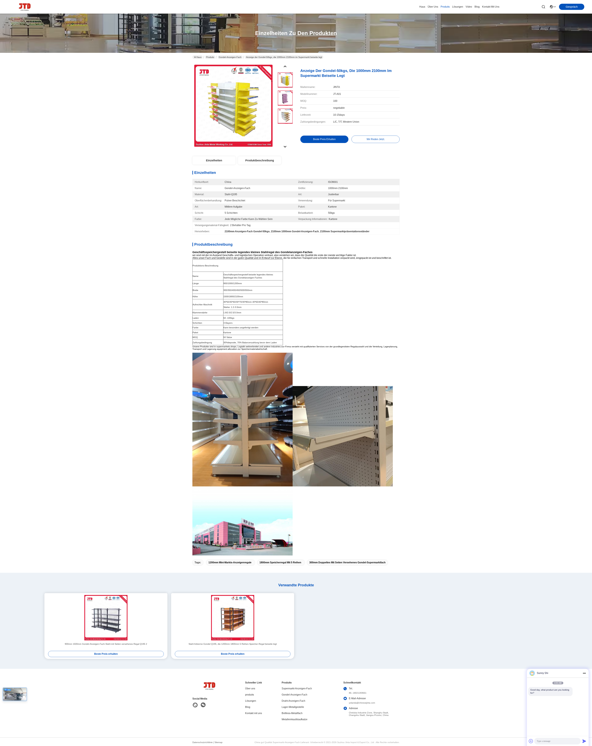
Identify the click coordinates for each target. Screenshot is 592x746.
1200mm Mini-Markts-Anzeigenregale (229, 562)
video (469, 6)
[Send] (584, 741)
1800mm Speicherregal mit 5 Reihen (280, 562)
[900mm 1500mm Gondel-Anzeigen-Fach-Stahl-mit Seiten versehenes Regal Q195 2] (106, 617)
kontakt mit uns (490, 6)
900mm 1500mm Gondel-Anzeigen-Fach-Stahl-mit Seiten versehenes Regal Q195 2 (106, 644)
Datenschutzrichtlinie (202, 742)
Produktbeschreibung (259, 160)
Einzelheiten (214, 160)
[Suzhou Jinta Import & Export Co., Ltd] (25, 6)
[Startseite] (209, 689)
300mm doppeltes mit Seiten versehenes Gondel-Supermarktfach (347, 562)
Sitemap (218, 742)
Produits (210, 57)
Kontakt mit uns (253, 713)
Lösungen (250, 701)
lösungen (457, 6)
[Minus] (584, 673)
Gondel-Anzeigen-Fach (230, 57)
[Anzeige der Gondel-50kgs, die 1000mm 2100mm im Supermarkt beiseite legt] (233, 106)
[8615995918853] (195, 705)
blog (477, 6)
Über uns (433, 6)
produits (445, 6)
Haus (422, 6)
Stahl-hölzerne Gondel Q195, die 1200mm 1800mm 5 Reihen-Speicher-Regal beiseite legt (233, 644)
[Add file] (531, 741)
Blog (247, 707)
